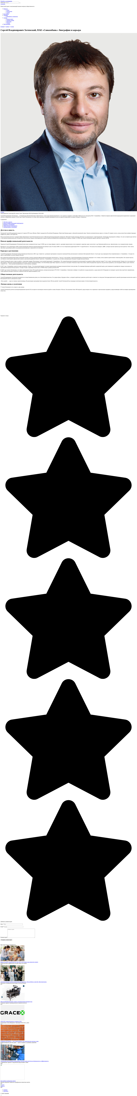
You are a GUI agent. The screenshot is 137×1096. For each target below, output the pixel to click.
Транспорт (8, 21)
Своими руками (10, 20)
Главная (5, 1089)
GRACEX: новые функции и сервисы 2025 (11, 1021)
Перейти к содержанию (6, 1)
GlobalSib (3, 4)
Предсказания (6, 24)
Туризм (8, 23)
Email (2, 926)
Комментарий (4, 937)
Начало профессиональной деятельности (13, 223)
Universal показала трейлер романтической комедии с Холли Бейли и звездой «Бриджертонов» (24, 981)
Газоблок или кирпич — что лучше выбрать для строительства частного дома (19, 1041)
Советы (5, 17)
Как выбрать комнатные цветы (8, 1081)
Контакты (5, 1091)
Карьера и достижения (8, 224)
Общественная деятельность (10, 225)
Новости (5, 8)
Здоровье (5, 15)
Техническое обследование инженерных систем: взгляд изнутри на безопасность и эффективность (25, 1061)
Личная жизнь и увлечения (10, 227)
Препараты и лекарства (12, 16)
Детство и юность (7, 222)
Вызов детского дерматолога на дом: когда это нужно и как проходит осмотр (19, 962)
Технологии (9, 11)
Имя (2, 924)
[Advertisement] (43, 304)
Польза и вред (9, 19)
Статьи (8, 12)
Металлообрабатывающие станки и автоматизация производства (16, 1001)
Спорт (7, 10)
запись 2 (3, 1086)
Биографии (6, 14)
